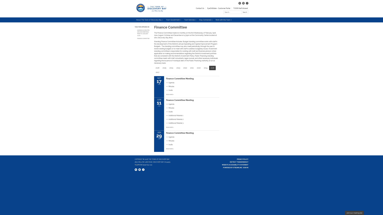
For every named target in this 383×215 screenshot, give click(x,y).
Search (245, 12)
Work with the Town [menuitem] (223, 20)
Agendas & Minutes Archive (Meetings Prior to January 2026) (143, 32)
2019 (205, 68)
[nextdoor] (239, 4)
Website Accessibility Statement (235, 165)
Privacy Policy (242, 159)
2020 (199, 68)
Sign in (245, 167)
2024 (171, 68)
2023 (178, 68)
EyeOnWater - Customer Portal (218, 8)
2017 (157, 72)
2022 (185, 68)
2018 (212, 68)
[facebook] (247, 4)
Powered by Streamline (232, 167)
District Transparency (239, 162)
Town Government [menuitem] (173, 20)
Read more (170, 94)
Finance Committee (143, 38)
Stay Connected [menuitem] (205, 20)
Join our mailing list (354, 213)
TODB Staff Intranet (240, 8)
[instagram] (243, 4)
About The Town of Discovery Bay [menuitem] (149, 20)
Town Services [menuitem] (189, 20)
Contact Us (200, 8)
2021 (192, 68)
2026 (157, 68)
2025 (164, 68)
